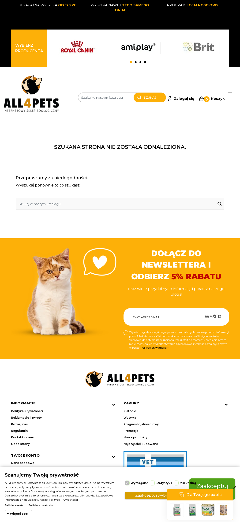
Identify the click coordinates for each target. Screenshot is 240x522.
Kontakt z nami (22, 437)
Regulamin (19, 431)
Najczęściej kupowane (141, 444)
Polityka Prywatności (27, 411)
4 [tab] (145, 62)
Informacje (23, 403)
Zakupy (131, 403)
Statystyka (164, 483)
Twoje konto (25, 455)
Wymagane (139, 483)
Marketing (188, 483)
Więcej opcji (20, 513)
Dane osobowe (22, 463)
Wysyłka (130, 417)
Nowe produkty (135, 437)
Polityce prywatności (154, 347)
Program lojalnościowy (141, 424)
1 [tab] (131, 62)
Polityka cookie (14, 505)
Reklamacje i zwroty (26, 417)
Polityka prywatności (41, 505)
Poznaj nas (19, 424)
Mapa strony (20, 444)
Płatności (131, 411)
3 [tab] (140, 62)
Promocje (131, 431)
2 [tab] (135, 62)
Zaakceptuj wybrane (154, 495)
